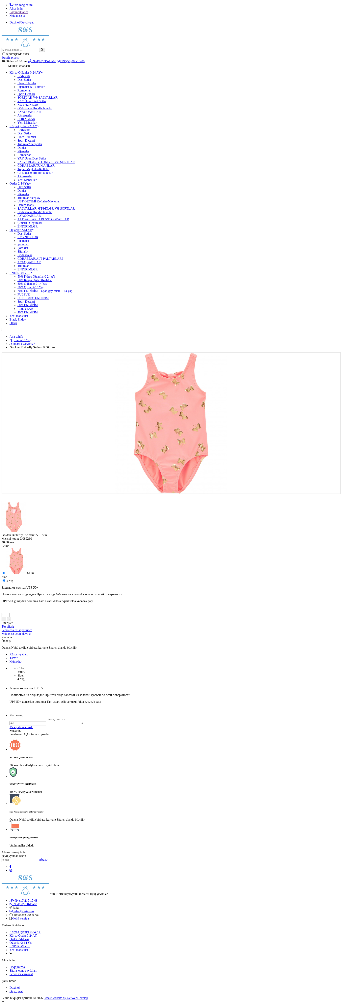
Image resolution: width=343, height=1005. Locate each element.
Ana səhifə (16, 336)
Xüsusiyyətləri (19, 654)
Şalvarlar (23, 244)
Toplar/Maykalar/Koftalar (33, 169)
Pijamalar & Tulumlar (30, 86)
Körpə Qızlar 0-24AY (23, 126)
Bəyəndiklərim (19, 12)
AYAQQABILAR (29, 112)
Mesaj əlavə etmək (21, 727)
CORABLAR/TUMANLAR (36, 165)
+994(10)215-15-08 (43, 61)
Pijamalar (23, 151)
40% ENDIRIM (27, 312)
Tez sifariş (8, 626)
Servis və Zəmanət (21, 974)
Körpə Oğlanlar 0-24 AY (25, 72)
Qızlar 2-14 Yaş (19, 183)
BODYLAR (25, 308)
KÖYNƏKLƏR (27, 104)
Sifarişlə (22, 251)
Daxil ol (15, 987)
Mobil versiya (20, 918)
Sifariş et (7, 623)
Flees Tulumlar (26, 83)
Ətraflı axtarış (10, 57)
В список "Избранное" (17, 630)
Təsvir (13, 658)
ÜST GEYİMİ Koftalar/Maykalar (38, 201)
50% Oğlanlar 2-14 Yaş (32, 283)
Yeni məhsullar (19, 316)
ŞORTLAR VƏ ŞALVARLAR (37, 97)
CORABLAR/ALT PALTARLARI (40, 258)
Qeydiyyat (16, 991)
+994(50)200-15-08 (72, 61)
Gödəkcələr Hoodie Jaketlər (34, 172)
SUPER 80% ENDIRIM (33, 298)
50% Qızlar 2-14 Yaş (30, 287)
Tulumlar (23, 265)
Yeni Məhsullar (27, 122)
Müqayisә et (17, 15)
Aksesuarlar (24, 115)
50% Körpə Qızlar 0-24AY (34, 280)
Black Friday (18, 319)
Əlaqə (13, 323)
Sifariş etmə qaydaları (23, 970)
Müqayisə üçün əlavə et (16, 633)
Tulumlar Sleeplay (28, 197)
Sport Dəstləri (26, 140)
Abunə (43, 859)
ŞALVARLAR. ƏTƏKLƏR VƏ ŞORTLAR (46, 162)
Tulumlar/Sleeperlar (29, 144)
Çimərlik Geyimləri (29, 223)
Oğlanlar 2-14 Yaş (21, 230)
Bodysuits (23, 76)
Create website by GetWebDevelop (66, 998)
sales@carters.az (23, 911)
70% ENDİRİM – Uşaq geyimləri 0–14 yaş (44, 291)
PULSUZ (23, 294)
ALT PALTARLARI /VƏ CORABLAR (43, 219)
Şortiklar (22, 248)
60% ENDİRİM (27, 305)
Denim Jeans (25, 205)
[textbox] (20, 50)
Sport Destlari (26, 94)
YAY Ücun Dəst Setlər (31, 101)
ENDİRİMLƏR (27, 226)
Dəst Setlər (24, 79)
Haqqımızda (17, 967)
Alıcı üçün (16, 8)
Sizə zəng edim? (23, 5)
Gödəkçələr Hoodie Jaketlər (34, 108)
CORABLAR (26, 119)
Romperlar (24, 90)
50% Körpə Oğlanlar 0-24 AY (36, 276)
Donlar (21, 147)
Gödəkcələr (24, 255)
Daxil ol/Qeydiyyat (22, 22)
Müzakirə (15, 661)
